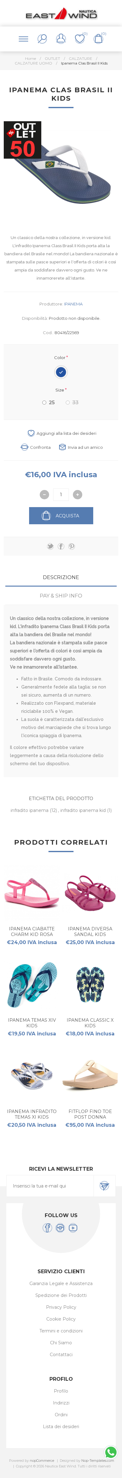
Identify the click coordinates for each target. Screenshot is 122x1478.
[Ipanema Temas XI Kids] (32, 1076)
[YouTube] (73, 1227)
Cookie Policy (61, 1319)
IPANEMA (73, 303)
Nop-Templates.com (97, 1460)
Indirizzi (61, 1403)
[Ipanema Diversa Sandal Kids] (90, 893)
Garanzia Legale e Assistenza (61, 1283)
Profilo (61, 1391)
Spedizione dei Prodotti (61, 1295)
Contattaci (61, 1354)
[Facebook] (47, 1227)
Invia (104, 1186)
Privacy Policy (61, 1307)
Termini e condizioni (61, 1331)
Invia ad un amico (85, 447)
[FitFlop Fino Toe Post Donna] (90, 1076)
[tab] (61, 577)
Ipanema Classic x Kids (90, 1023)
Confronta (40, 447)
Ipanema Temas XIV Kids (32, 1023)
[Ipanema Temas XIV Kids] (32, 985)
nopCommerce (42, 1460)
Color (60, 357)
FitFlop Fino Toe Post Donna (90, 1114)
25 (52, 402)
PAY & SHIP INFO (61, 596)
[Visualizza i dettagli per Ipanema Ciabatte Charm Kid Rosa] (32, 893)
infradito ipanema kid (83, 810)
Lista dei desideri (61, 1426)
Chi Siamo (61, 1343)
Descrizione (61, 577)
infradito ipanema (30, 810)
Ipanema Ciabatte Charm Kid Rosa (32, 931)
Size (60, 389)
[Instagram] (60, 1227)
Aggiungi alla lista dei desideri (66, 433)
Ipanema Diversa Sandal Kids (90, 931)
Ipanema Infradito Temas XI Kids (32, 1114)
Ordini (61, 1415)
